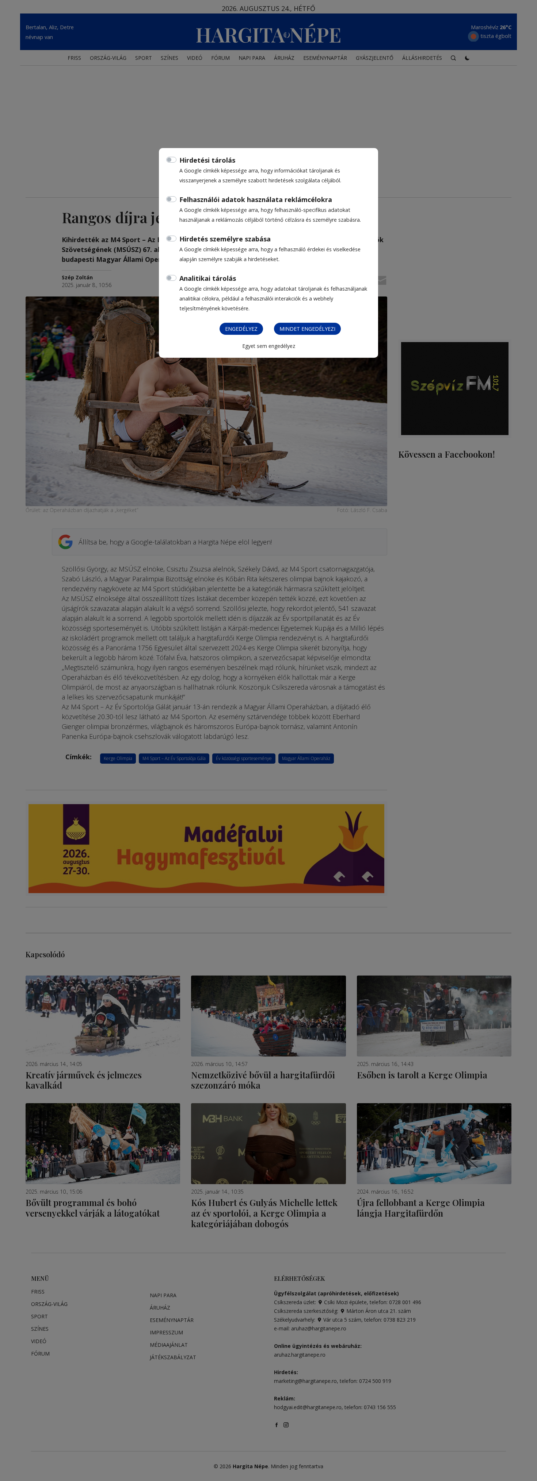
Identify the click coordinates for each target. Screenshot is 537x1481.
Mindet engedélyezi (307, 328)
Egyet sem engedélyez (268, 345)
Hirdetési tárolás (207, 160)
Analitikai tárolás (207, 278)
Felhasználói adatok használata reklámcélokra (255, 199)
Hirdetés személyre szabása (225, 238)
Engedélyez (241, 328)
